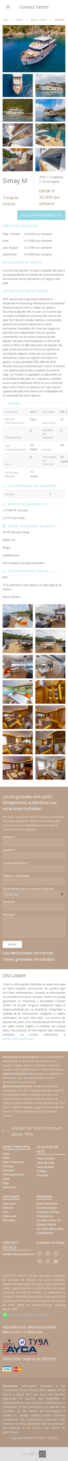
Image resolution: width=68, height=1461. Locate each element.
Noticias (8, 1166)
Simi (5, 1212)
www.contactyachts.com (18, 1074)
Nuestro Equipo (47, 1208)
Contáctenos (45, 1216)
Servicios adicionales (50, 1229)
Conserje (42, 1175)
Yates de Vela (45, 1163)
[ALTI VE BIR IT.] (34, 1454)
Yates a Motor (39, 19)
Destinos (8, 1170)
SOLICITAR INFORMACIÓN (41, 215)
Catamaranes (45, 1167)
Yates (19, 19)
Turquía (10, 197)
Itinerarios (9, 1187)
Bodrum (8, 1208)
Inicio (6, 19)
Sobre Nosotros (13, 1162)
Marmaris (9, 1220)
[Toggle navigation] (8, 7)
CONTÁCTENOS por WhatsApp (29, 1315)
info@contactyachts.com (18, 1039)
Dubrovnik (10, 1216)
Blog (6, 1183)
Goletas (42, 1171)
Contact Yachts (34, 7)
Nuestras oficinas (48, 1212)
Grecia (9, 204)
